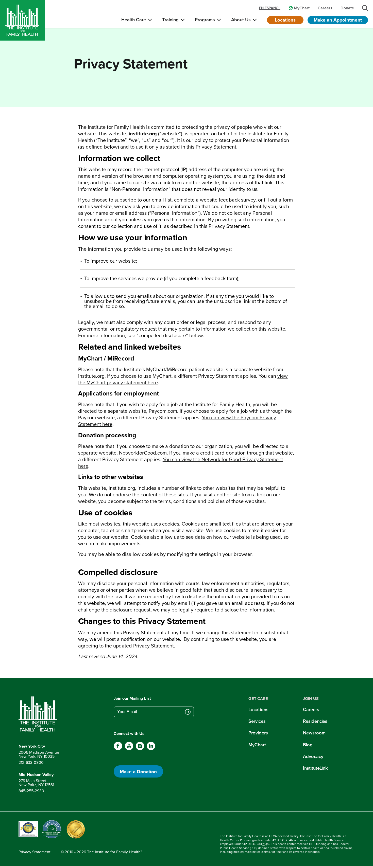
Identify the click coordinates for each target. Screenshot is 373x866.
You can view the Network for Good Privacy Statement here (180, 463)
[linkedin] (150, 749)
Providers (258, 732)
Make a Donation (138, 771)
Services (256, 721)
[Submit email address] (187, 712)
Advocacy (313, 756)
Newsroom (314, 732)
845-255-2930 (31, 790)
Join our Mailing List (132, 698)
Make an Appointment (338, 19)
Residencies (315, 721)
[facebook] (118, 749)
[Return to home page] (39, 714)
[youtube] (129, 749)
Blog (308, 744)
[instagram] (139, 749)
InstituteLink (315, 768)
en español (269, 8)
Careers (311, 709)
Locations (285, 19)
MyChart (257, 744)
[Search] (365, 8)
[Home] (22, 20)
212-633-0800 (31, 762)
